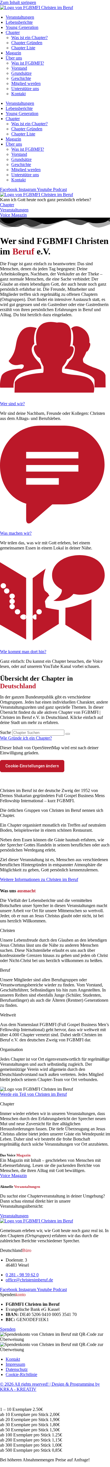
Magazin (13, 52)
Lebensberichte (19, 22)
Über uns (14, 58)
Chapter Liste (23, 47)
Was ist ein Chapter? (29, 37)
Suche (5, 732)
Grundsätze (21, 73)
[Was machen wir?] (55, 523)
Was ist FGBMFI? (27, 63)
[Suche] (67, 734)
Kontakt (18, 93)
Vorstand (19, 68)
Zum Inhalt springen (18, 2)
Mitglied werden (26, 83)
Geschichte (21, 78)
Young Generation (22, 27)
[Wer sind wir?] (55, 394)
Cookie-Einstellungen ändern (32, 766)
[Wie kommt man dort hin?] (55, 642)
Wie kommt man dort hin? (23, 651)
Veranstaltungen (20, 17)
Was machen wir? (16, 533)
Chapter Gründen (26, 42)
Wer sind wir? (12, 403)
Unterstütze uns (25, 88)
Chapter (13, 32)
